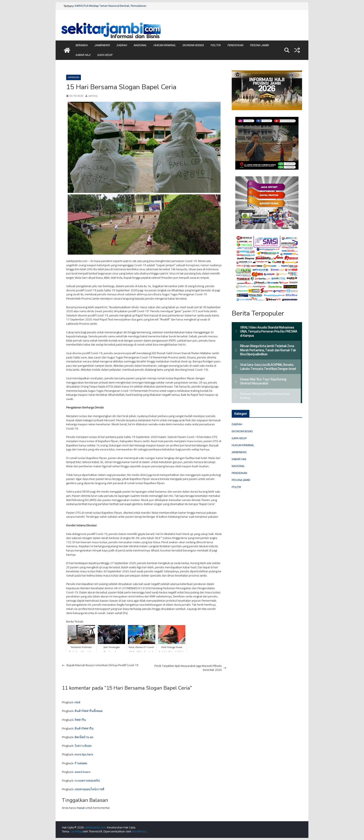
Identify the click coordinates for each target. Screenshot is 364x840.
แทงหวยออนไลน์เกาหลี (89, 789)
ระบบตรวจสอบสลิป (87, 780)
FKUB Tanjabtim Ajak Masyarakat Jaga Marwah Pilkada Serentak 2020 (188, 668)
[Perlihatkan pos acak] (297, 50)
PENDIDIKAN (235, 45)
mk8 (77, 702)
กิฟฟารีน (80, 720)
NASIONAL (140, 45)
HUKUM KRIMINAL (164, 45)
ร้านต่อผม (81, 763)
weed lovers (83, 772)
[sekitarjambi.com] (182, 21)
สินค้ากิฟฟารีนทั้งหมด (89, 711)
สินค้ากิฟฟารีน (84, 728)
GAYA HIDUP (104, 55)
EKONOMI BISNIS (193, 45)
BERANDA (81, 45)
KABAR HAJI (82, 55)
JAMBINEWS (102, 45)
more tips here (84, 754)
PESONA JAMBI (259, 45)
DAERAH (121, 45)
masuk (81, 807)
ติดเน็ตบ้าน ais (84, 737)
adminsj (93, 96)
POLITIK (215, 45)
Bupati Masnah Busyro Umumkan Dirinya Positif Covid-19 (102, 665)
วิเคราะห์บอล (83, 745)
